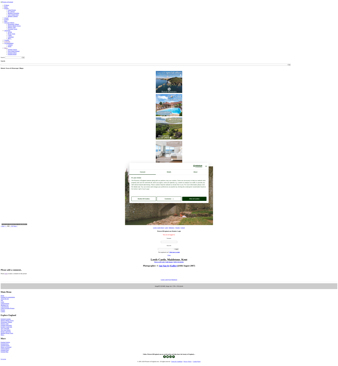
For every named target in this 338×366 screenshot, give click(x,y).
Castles (10, 35)
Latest (166, 228)
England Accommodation (8, 297)
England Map (4, 352)
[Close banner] (206, 166)
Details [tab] (169, 172)
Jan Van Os (22, 224)
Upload (6, 18)
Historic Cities (12, 27)
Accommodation (8, 43)
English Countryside (6, 327)
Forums (3, 310)
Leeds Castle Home (158, 228)
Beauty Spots (11, 34)
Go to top (3, 359)
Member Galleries (13, 16)
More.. (6, 48)
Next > (15, 226)
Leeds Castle (164, 279)
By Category (11, 11)
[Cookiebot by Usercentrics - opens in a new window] (194, 166)
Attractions (7, 30)
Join (2, 300)
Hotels (9, 46)
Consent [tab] (142, 172)
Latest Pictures (12, 10)
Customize (168, 199)
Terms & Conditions (176, 361)
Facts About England (13, 51)
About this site (5, 299)
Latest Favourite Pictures (7, 308)
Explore (6, 19)
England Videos (12, 53)
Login (2, 302)
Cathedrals (11, 37)
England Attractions (6, 325)
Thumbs (177, 228)
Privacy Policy (188, 361)
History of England (6, 347)
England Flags (5, 350)
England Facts (5, 344)
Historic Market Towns (14, 26)
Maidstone (174, 279)
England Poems (12, 54)
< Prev (2, 226)
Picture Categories (6, 331)
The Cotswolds (5, 328)
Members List (4, 305)
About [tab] (195, 172)
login (6, 273)
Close (169, 255)
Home (6, 7)
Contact (3, 311)
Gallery (173, 266)
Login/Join (7, 41)
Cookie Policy (197, 361)
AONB (10, 32)
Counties (6, 40)
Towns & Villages (9, 22)
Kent (169, 279)
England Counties (6, 319)
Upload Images (5, 303)
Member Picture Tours (7, 333)
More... (10, 38)
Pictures (6, 8)
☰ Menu (6, 5)
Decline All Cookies (144, 199)
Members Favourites (13, 13)
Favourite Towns (12, 29)
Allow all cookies (194, 199)
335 (12, 226)
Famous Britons (5, 348)
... (6, 226)
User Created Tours (13, 14)
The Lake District (5, 330)
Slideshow (172, 228)
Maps (5, 21)
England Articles (12, 49)
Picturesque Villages (13, 24)
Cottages (10, 45)
